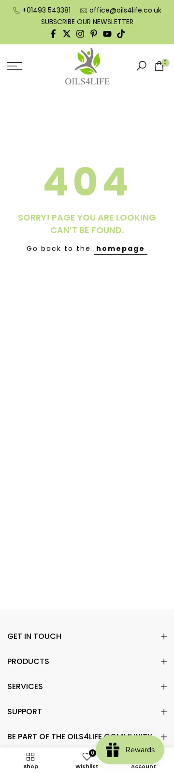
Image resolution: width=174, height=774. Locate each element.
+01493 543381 (46, 10)
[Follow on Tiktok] (120, 34)
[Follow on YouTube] (107, 34)
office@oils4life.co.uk (125, 10)
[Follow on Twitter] (66, 34)
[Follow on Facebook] (53, 34)
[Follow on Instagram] (80, 34)
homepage (120, 248)
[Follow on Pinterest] (93, 34)
